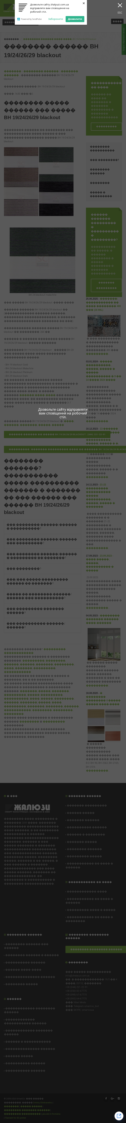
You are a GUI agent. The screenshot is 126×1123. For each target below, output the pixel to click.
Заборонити (55, 18)
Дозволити (75, 18)
